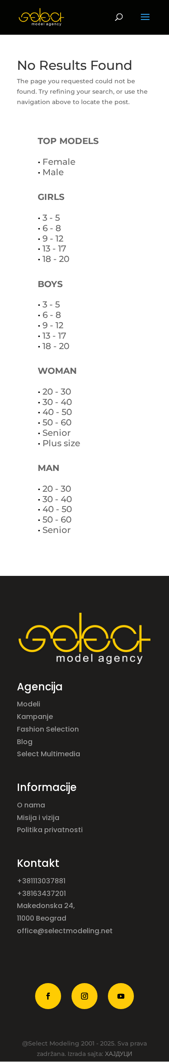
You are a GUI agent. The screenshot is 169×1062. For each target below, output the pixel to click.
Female (58, 162)
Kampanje (36, 717)
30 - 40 (57, 402)
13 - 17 (54, 248)
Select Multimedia (48, 754)
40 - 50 (57, 412)
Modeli (29, 704)
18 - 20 (55, 259)
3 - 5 (51, 217)
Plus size (61, 443)
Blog (25, 742)
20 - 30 (56, 391)
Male (53, 172)
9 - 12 (52, 238)
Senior (56, 433)
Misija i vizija (39, 818)
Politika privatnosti (50, 830)
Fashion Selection (49, 729)
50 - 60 (57, 422)
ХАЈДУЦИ (118, 1054)
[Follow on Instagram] (85, 996)
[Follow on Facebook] (48, 996)
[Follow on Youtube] (121, 996)
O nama (32, 805)
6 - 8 (51, 228)
